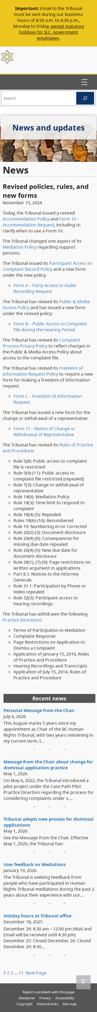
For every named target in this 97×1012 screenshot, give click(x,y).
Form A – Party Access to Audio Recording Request (44, 288)
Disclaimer (27, 998)
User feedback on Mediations (35, 864)
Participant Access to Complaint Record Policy (47, 266)
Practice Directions (22, 620)
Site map (70, 1003)
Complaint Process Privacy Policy (41, 343)
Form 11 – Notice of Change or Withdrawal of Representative (44, 431)
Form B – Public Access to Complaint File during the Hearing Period (50, 327)
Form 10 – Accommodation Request (41, 222)
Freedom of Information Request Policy (43, 371)
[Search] (85, 98)
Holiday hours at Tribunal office (37, 916)
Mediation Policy (19, 247)
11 (21, 973)
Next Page (36, 973)
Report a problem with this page (48, 992)
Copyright (24, 1003)
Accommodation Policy (26, 219)
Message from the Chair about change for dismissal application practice (48, 765)
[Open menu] (84, 82)
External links (47, 1003)
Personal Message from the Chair (39, 710)
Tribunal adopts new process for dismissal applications (48, 822)
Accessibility (64, 998)
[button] (83, 982)
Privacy (45, 998)
